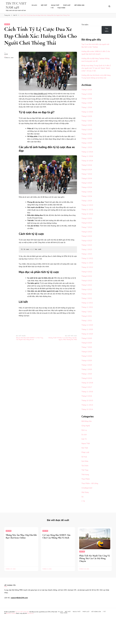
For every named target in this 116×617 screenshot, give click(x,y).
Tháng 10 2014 (87, 409)
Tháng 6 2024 (86, 178)
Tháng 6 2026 (86, 90)
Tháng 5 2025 (86, 130)
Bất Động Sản (79, 5)
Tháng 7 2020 (86, 347)
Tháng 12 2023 (87, 205)
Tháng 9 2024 (86, 165)
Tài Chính (84, 466)
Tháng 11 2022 (87, 263)
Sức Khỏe (84, 461)
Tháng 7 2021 (86, 312)
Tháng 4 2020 (86, 360)
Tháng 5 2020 (86, 356)
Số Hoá (84, 457)
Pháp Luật (67, 5)
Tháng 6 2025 (86, 125)
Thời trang (85, 474)
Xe (82, 497)
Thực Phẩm (61, 8)
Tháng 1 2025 (86, 147)
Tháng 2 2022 (86, 298)
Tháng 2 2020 (86, 369)
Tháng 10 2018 (87, 383)
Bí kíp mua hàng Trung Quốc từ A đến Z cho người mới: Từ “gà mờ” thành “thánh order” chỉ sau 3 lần (96, 68)
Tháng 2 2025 (86, 143)
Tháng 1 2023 (86, 254)
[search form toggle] (109, 6)
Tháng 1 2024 (86, 201)
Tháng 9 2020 (86, 338)
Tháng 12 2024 (87, 152)
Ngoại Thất (55, 5)
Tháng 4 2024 (86, 187)
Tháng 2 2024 (86, 196)
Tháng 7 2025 (86, 121)
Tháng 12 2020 (87, 325)
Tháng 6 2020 (86, 352)
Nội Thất (44, 5)
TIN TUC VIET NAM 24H (16, 5)
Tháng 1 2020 (86, 374)
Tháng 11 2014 (87, 405)
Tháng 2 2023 (86, 249)
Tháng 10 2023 (87, 214)
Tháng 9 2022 (86, 272)
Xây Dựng (85, 492)
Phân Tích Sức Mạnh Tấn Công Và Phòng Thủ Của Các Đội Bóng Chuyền (94, 558)
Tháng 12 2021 (87, 303)
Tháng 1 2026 (86, 107)
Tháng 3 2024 (86, 192)
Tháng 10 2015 (87, 400)
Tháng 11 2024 (87, 156)
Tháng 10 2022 (87, 267)
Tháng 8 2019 (86, 378)
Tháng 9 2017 (86, 387)
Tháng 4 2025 (86, 134)
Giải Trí (7, 24)
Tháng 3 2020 (86, 365)
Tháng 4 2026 (86, 98)
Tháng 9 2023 (86, 218)
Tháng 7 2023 (86, 227)
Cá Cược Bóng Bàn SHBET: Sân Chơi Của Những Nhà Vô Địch (56, 536)
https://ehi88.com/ (40, 94)
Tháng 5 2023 (86, 236)
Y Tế (52, 8)
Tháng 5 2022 (86, 285)
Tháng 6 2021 (86, 316)
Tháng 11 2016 (87, 392)
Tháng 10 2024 (87, 161)
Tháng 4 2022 (86, 289)
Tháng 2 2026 (86, 103)
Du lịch (34, 5)
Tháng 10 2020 (87, 334)
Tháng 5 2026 (86, 94)
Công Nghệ (85, 426)
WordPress (30, 613)
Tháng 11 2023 (87, 209)
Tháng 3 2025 (86, 138)
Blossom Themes (11, 613)
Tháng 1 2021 (86, 320)
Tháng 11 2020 (87, 329)
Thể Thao (84, 470)
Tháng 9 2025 (86, 116)
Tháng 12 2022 (87, 258)
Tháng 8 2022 (86, 276)
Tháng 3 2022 (86, 294)
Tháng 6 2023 (86, 232)
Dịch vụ (84, 430)
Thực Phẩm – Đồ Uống (89, 483)
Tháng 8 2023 (86, 223)
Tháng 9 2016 (86, 396)
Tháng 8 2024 (86, 169)
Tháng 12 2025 (87, 112)
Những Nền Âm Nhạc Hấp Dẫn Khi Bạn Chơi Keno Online (21, 536)
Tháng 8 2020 (86, 343)
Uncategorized (86, 488)
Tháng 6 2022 (86, 280)
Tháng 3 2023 (86, 245)
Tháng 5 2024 (86, 183)
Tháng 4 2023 (86, 241)
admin (6, 54)
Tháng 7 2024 (86, 174)
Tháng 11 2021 (87, 307)
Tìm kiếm (84, 25)
